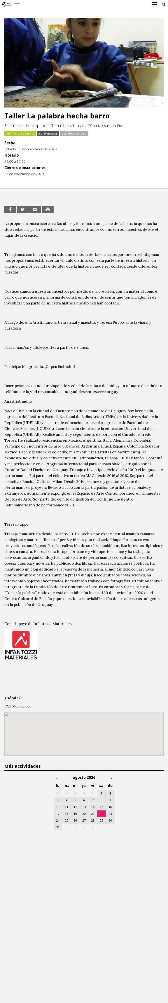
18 (66, 814)
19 (75, 814)
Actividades (48, 133)
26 (75, 820)
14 (92, 807)
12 (75, 807)
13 (84, 807)
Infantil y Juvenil (20, 133)
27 (84, 820)
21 (92, 814)
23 (110, 814)
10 (58, 807)
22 (101, 814)
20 (84, 814)
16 (110, 807)
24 (58, 820)
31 (58, 827)
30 (110, 820)
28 (92, 820)
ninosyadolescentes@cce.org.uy (89, 391)
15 (101, 807)
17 (58, 814)
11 (66, 807)
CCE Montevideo (74, 133)
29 (101, 820)
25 (66, 820)
